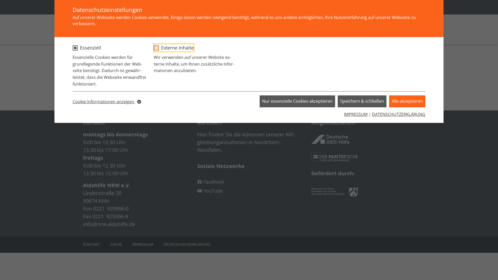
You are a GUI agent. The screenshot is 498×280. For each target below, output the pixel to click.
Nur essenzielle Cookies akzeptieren (297, 101)
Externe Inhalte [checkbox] (177, 48)
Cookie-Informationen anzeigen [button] (104, 101)
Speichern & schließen (362, 101)
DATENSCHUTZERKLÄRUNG (398, 114)
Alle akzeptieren (407, 101)
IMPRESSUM (356, 114)
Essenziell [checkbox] (90, 48)
